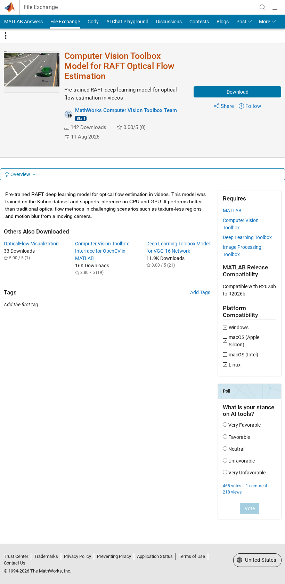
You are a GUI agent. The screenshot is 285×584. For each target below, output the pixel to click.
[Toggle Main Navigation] (275, 7)
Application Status (155, 556)
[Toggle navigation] (5, 35)
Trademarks (46, 556)
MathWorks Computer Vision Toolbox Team (126, 110)
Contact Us (14, 563)
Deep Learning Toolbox (247, 237)
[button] (66, 127)
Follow (253, 106)
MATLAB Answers (23, 21)
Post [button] (241, 21)
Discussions (169, 21)
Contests (199, 21)
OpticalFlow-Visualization (31, 243)
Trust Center (16, 556)
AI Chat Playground (127, 21)
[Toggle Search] (262, 7)
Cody (93, 21)
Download (238, 92)
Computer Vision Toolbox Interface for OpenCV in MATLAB (102, 251)
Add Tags (200, 292)
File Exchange (41, 7)
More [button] (264, 21)
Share (227, 106)
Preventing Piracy (114, 556)
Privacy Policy (77, 556)
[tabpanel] (143, 359)
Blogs (223, 21)
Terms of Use (192, 556)
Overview (20, 174)
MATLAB (232, 210)
